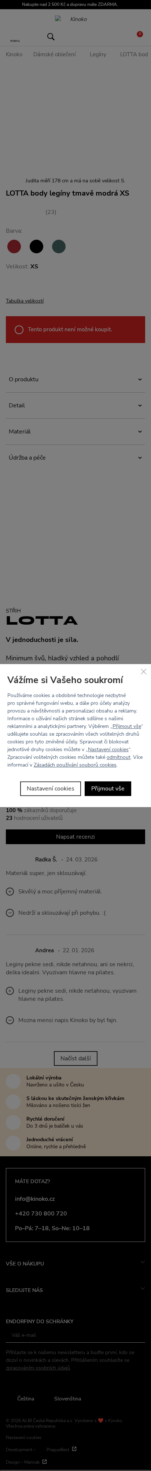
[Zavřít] (143, 671)
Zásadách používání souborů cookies (75, 764)
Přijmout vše (127, 726)
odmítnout (118, 757)
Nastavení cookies (108, 749)
